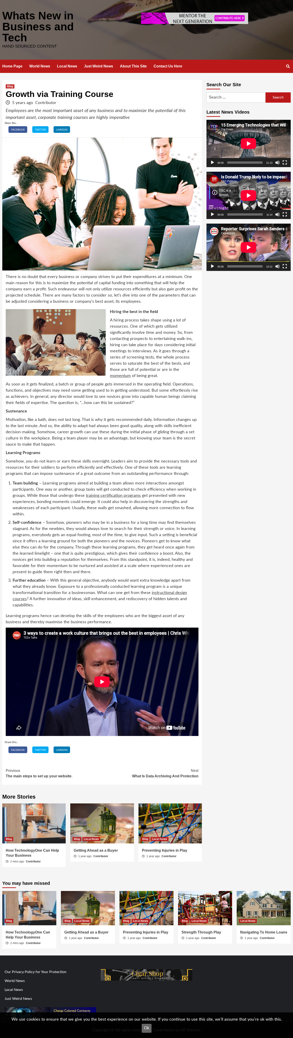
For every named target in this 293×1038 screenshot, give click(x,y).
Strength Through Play (201, 932)
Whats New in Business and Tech (38, 27)
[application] (248, 143)
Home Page (12, 66)
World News (39, 66)
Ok (146, 1028)
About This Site (133, 66)
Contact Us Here (168, 66)
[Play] (212, 162)
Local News (67, 66)
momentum (120, 376)
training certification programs (113, 496)
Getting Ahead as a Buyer (96, 850)
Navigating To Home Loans (263, 932)
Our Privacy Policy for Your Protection (35, 972)
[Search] (288, 66)
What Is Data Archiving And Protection (165, 773)
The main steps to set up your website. (39, 773)
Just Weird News (98, 66)
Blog (10, 86)
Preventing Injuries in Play (164, 850)
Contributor (45, 103)
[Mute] (277, 162)
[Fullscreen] (284, 162)
